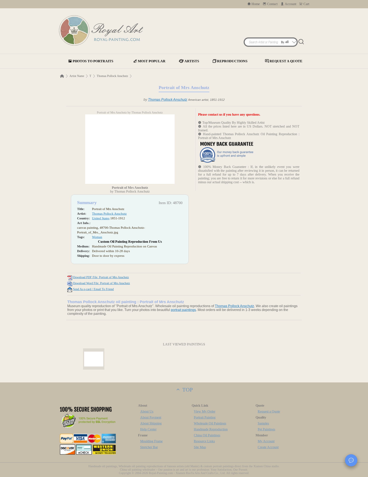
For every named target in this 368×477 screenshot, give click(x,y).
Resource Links (204, 441)
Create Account (268, 447)
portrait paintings (183, 310)
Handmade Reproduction (211, 429)
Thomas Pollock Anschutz (112, 76)
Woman (97, 237)
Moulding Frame (151, 441)
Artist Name (76, 76)
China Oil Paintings (207, 435)
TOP (187, 390)
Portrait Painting (205, 417)
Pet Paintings (266, 429)
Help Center (148, 429)
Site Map (200, 447)
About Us (146, 411)
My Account (266, 441)
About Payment (150, 417)
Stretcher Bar (149, 447)
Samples (263, 423)
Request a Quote (269, 411)
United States (100, 218)
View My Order (204, 411)
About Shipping (151, 423)
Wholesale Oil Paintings (210, 423)
